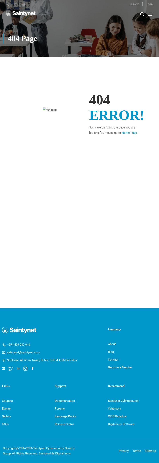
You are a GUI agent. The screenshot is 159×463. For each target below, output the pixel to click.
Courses (7, 401)
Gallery (6, 416)
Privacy (124, 451)
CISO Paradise (117, 416)
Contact (113, 359)
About (112, 344)
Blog (111, 352)
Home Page (129, 133)
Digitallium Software (121, 424)
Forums (60, 408)
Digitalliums (63, 453)
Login (150, 4)
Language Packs (65, 416)
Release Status (64, 424)
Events (6, 408)
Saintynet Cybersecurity (123, 401)
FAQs (5, 424)
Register (134, 4)
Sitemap (150, 451)
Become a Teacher (120, 367)
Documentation (65, 401)
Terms (136, 451)
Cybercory (114, 408)
